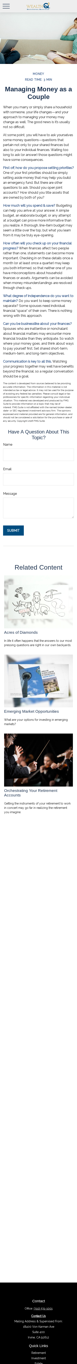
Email (7, 469)
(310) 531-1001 (43, 1308)
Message (10, 494)
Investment (38, 1358)
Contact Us (38, 1316)
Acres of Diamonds (21, 632)
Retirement (38, 1353)
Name (7, 444)
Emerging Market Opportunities (31, 711)
